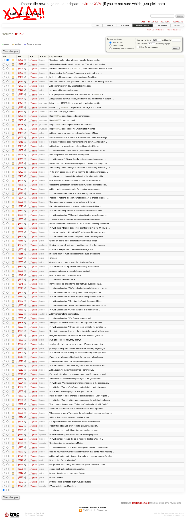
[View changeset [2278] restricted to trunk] (25, 456)
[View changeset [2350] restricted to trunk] (25, 271)
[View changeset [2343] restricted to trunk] (25, 288)
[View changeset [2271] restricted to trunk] (25, 486)
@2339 (20, 296)
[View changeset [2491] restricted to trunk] (25, 77)
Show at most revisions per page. (154, 44)
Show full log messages (149, 47)
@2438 (20, 167)
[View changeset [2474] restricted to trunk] (25, 98)
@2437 (20, 172)
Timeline (109, 25)
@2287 (20, 434)
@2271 (20, 486)
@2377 (20, 189)
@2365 (20, 215)
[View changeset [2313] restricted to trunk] (25, 370)
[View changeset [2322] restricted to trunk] (25, 344)
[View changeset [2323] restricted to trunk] (25, 340)
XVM (98, 4)
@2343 (20, 288)
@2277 (20, 460)
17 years (33, 60)
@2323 (20, 340)
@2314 (20, 365)
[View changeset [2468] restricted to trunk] (25, 124)
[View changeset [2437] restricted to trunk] (25, 172)
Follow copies (117, 45)
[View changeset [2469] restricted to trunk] (25, 120)
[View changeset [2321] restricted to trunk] (25, 348)
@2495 (20, 68)
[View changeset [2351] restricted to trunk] (25, 266)
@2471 (20, 111)
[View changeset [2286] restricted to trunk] (25, 439)
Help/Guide (153, 21)
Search (177, 25)
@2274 (20, 473)
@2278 (20, 456)
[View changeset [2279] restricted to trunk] (25, 451)
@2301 (20, 391)
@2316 (20, 361)
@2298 (20, 400)
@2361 (20, 228)
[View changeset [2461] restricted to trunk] (25, 142)
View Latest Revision (156, 30)
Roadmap (125, 25)
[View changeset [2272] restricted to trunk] (25, 482)
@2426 (20, 180)
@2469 (20, 120)
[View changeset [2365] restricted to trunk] (25, 215)
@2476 (20, 94)
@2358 (20, 240)
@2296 (20, 408)
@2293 (20, 421)
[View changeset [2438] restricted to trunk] (25, 167)
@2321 (20, 348)
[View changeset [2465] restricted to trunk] (25, 133)
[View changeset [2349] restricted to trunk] (25, 275)
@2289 (20, 430)
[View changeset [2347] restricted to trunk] (25, 279)
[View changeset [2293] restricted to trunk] (25, 421)
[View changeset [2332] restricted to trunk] (25, 314)
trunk (19, 34)
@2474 (20, 98)
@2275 (20, 469)
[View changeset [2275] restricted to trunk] (25, 469)
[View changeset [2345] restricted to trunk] (25, 284)
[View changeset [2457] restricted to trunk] (25, 150)
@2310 (20, 374)
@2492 (20, 73)
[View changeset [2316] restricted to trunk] (25, 361)
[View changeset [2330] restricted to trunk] (25, 318)
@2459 (20, 146)
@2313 (20, 370)
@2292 (20, 426)
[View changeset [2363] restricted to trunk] (25, 219)
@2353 (20, 262)
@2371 (20, 202)
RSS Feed (87, 510)
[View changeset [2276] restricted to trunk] (25, 464)
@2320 (20, 352)
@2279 (20, 451)
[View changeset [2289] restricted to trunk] (25, 430)
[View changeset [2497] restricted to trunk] (25, 64)
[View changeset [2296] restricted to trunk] (25, 408)
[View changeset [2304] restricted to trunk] (25, 383)
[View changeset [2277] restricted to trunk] (25, 460)
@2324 (20, 335)
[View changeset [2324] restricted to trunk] (25, 335)
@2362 (20, 223)
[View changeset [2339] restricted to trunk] (25, 296)
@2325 (20, 331)
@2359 (20, 236)
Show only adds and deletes (123, 48)
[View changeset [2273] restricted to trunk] (25, 477)
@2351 (20, 266)
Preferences (178, 21)
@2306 (20, 378)
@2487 (20, 81)
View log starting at (144, 40)
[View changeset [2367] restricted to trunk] (25, 210)
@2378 (20, 184)
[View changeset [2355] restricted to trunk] (25, 253)
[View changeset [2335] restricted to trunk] (25, 305)
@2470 (20, 116)
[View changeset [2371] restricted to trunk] (25, 202)
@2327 (20, 327)
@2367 (20, 210)
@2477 (20, 90)
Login (143, 21)
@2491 (20, 77)
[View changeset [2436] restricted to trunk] (25, 176)
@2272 (20, 482)
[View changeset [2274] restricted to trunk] (25, 473)
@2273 (20, 477)
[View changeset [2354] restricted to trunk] (25, 258)
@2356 (20, 249)
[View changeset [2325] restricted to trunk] (25, 331)
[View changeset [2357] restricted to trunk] (25, 245)
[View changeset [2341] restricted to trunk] (25, 292)
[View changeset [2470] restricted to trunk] (25, 116)
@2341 (20, 292)
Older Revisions (174, 30)
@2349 (20, 275)
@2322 (20, 344)
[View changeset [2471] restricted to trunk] (25, 111)
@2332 (20, 314)
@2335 (20, 305)
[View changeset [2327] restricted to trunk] (25, 327)
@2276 (20, 464)
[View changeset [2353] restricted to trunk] (25, 262)
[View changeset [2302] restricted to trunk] (25, 387)
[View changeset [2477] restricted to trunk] (25, 90)
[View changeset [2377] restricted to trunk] (25, 189)
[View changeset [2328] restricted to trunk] (25, 322)
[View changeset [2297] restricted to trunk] (25, 404)
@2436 (20, 176)
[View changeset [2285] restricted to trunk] (25, 443)
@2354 (20, 258)
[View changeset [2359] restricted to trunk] (25, 236)
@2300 (20, 395)
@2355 (20, 253)
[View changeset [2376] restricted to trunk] (25, 193)
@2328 (20, 322)
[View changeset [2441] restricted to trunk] (25, 163)
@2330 (20, 318)
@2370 (20, 206)
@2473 (20, 103)
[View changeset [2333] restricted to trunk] (25, 309)
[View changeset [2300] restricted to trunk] (25, 395)
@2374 (20, 198)
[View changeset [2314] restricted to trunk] (25, 365)
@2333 (20, 309)
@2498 (20, 60)
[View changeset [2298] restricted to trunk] (25, 400)
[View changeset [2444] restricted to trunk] (25, 159)
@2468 (20, 124)
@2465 (20, 133)
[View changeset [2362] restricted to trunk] (25, 223)
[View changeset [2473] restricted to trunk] (25, 103)
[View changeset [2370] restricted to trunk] (25, 206)
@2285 (20, 443)
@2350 (20, 271)
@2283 (20, 447)
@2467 (20, 129)
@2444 (20, 159)
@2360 (20, 232)
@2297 (20, 404)
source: (8, 34)
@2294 (20, 417)
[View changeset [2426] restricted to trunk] (25, 180)
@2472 (20, 107)
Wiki (97, 25)
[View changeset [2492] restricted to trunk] (25, 73)
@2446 (20, 154)
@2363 (20, 219)
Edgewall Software (35, 515)
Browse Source (142, 25)
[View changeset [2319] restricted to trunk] (25, 357)
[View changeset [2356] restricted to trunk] (25, 249)
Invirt (84, 4)
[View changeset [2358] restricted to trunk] (25, 240)
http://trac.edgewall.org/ (174, 515)
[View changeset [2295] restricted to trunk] (25, 413)
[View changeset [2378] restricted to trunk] (25, 184)
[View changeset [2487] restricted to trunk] (25, 81)
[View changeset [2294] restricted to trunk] (25, 417)
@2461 (20, 142)
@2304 (20, 383)
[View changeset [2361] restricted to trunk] (25, 228)
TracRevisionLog (140, 503)
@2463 (20, 137)
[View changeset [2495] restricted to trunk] (25, 68)
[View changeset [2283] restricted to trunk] (25, 447)
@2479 (20, 86)
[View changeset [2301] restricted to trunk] (25, 391)
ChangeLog (102, 510)
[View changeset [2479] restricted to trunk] (25, 86)
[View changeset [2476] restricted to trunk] (25, 94)
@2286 (20, 439)
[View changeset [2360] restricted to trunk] (25, 232)
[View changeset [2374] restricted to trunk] (25, 198)
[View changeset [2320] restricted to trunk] (25, 352)
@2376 (20, 193)
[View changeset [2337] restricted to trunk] (25, 301)
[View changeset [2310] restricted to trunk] (25, 374)
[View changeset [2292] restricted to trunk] (25, 426)
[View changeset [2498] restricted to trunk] (25, 60)
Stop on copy (117, 42)
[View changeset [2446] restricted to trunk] (25, 154)
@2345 (20, 284)
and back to (166, 40)
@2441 (20, 163)
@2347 (20, 279)
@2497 (20, 64)
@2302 (20, 387)
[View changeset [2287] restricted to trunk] (25, 434)
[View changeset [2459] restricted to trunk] (25, 146)
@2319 (20, 357)
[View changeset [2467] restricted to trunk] (25, 129)
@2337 (20, 301)
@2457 (20, 150)
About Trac (165, 21)
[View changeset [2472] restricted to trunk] (25, 107)
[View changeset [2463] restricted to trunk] (25, 137)
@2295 (20, 413)
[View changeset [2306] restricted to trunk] (25, 378)
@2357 (20, 245)
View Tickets (161, 25)
